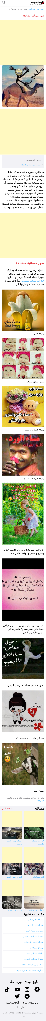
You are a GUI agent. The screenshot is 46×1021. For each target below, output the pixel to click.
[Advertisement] (23, 42)
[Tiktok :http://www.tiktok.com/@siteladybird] (7, 991)
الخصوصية (12, 1002)
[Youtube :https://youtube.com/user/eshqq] (17, 991)
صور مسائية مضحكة (30, 164)
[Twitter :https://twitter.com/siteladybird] (17, 998)
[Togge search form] (3, 3)
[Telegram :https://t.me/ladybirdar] (27, 998)
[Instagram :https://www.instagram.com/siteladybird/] (27, 991)
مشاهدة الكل (8, 808)
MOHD (40, 801)
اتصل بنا (22, 1007)
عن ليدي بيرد (31, 1002)
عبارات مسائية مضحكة (32, 280)
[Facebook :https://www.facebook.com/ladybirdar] (37, 991)
